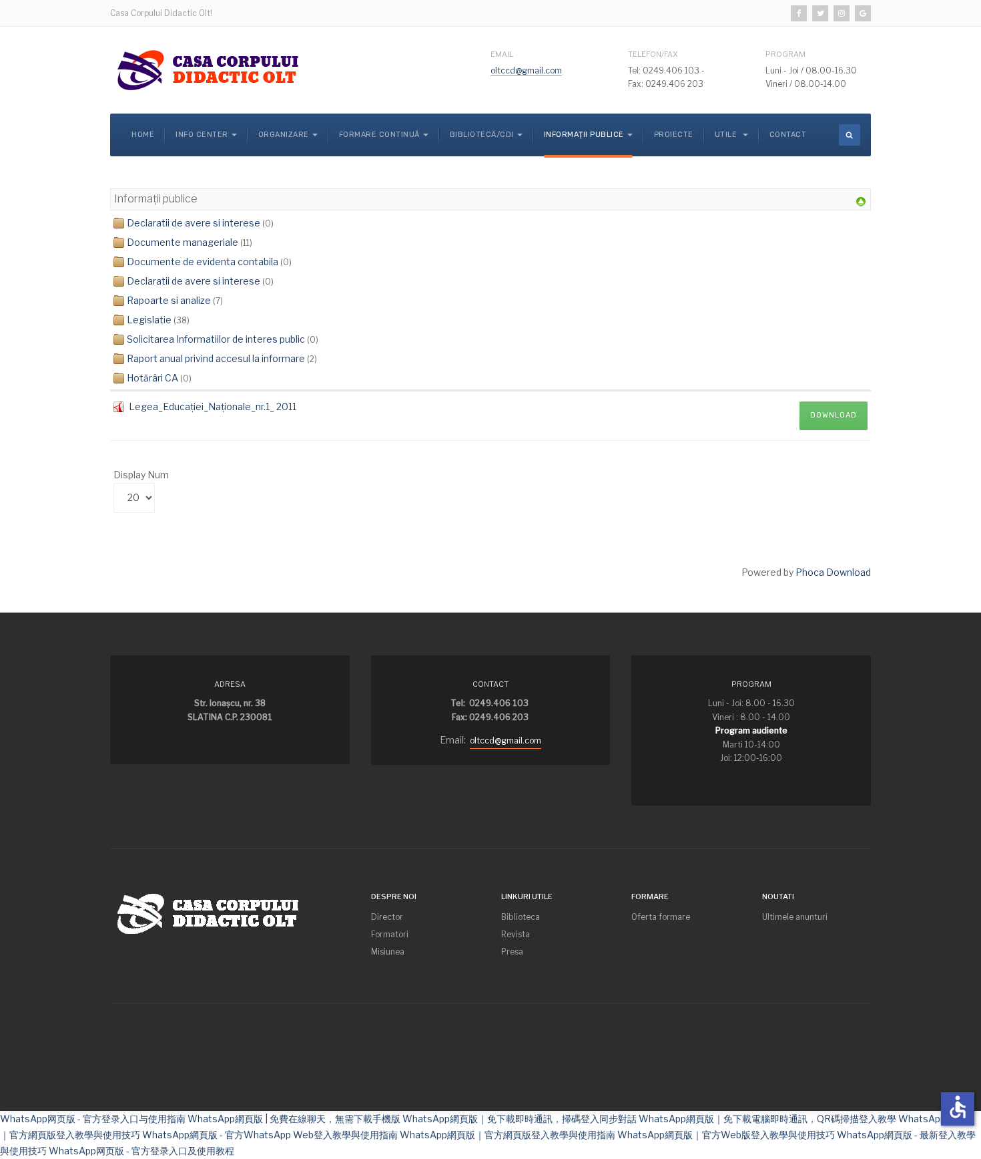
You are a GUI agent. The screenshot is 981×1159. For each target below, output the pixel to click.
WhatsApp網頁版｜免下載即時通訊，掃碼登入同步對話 (519, 1118)
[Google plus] (863, 13)
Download (833, 415)
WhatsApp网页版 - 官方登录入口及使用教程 (141, 1150)
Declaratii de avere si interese (193, 222)
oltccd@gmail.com (526, 70)
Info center (202, 134)
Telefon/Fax (652, 54)
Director (387, 917)
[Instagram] (842, 13)
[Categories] (861, 200)
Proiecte (673, 134)
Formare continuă (379, 134)
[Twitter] (820, 13)
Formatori (389, 934)
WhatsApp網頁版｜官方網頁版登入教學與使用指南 (507, 1134)
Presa (512, 952)
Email (501, 54)
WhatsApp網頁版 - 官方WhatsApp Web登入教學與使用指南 (270, 1134)
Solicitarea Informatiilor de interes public (216, 339)
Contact (788, 134)
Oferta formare (660, 917)
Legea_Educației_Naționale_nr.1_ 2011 (212, 406)
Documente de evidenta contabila (202, 261)
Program (785, 54)
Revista (515, 934)
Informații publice (584, 134)
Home (142, 134)
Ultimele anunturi (795, 917)
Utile (727, 134)
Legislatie (149, 319)
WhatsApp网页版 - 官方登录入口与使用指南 (93, 1118)
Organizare (283, 134)
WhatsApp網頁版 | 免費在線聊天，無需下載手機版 (294, 1118)
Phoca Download (833, 572)
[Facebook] (799, 13)
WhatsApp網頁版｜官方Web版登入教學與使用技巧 (726, 1134)
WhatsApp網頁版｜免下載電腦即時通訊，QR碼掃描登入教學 (767, 1118)
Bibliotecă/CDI (482, 134)
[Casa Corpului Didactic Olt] (210, 70)
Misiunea (387, 952)
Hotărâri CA (152, 377)
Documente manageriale (182, 242)
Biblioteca (520, 917)
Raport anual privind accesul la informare (216, 358)
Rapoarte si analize (169, 300)
